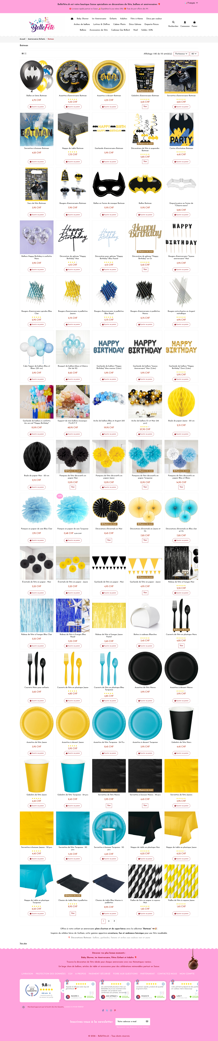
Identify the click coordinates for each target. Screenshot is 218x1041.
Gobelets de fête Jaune (37, 795)
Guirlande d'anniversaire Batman (109, 148)
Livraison (27, 974)
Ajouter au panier (38, 107)
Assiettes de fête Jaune (37, 742)
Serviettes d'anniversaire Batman (181, 96)
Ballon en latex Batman (36, 96)
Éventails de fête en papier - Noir (36, 582)
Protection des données (51, 974)
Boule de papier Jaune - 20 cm (181, 421)
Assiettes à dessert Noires (181, 687)
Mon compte (187, 974)
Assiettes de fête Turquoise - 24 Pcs (109, 742)
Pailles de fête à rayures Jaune (181, 900)
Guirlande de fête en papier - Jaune (145, 582)
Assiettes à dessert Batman (109, 96)
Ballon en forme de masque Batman (109, 203)
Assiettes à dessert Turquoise (145, 742)
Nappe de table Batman (72, 148)
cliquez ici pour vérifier (73, 1007)
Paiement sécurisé (99, 974)
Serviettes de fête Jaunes (181, 795)
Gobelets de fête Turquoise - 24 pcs (72, 795)
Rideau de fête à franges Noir (181, 582)
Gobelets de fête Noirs (181, 742)
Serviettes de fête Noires (109, 795)
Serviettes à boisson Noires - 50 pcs (145, 795)
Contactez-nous (167, 974)
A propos (80, 974)
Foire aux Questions (125, 974)
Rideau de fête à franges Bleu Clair (36, 634)
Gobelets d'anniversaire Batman (145, 96)
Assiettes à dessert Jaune (73, 742)
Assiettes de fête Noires (145, 687)
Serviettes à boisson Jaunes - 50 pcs (36, 847)
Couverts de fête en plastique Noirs (181, 634)
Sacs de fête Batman (36, 203)
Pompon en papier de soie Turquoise (72, 529)
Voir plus (23, 943)
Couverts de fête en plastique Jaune (72, 687)
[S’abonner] (147, 1021)
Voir (145, 107)
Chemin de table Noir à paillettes (72, 900)
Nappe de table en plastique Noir (145, 847)
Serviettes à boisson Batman (36, 148)
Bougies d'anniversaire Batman (72, 203)
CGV (70, 974)
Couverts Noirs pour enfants (37, 687)
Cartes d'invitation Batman (181, 148)
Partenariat (147, 974)
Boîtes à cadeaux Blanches (145, 634)
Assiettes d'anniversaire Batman (73, 96)
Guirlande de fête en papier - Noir (109, 582)
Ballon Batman (145, 203)
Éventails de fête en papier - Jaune (73, 582)
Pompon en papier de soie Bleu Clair (36, 529)
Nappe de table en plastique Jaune (181, 847)
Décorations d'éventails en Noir (108, 529)
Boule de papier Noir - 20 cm (36, 476)
